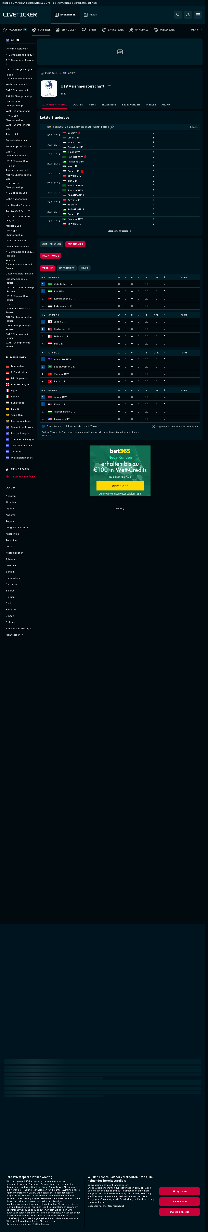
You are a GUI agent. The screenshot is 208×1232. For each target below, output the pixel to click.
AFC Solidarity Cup (16, 192)
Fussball (51, 73)
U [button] (132, 277)
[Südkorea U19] (50, 329)
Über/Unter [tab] (66, 268)
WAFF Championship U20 (18, 126)
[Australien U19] (50, 359)
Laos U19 (59, 381)
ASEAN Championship (19, 96)
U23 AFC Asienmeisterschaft (17, 153)
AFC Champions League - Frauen (20, 253)
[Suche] (178, 15)
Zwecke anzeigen (180, 1211)
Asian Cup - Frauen (16, 240)
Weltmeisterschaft (16, 84)
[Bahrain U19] (50, 336)
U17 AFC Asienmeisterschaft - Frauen (17, 308)
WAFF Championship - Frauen (19, 344)
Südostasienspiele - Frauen (17, 280)
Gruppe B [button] (53, 315)
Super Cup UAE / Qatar (19, 146)
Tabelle (150, 104)
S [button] (125, 277)
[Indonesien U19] (50, 306)
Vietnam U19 (61, 374)
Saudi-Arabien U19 (64, 366)
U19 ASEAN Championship (14, 185)
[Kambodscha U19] (50, 299)
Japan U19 (60, 321)
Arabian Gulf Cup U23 (18, 211)
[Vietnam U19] (50, 374)
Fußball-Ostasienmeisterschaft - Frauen (19, 264)
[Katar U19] (50, 404)
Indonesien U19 (63, 306)
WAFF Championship (18, 111)
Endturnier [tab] (75, 244)
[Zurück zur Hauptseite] (26, 14)
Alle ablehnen (179, 1201)
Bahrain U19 (61, 336)
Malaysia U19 (61, 419)
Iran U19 (59, 291)
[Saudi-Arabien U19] (50, 367)
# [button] (42, 277)
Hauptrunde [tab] (50, 255)
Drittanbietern (41, 1224)
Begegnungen (131, 104)
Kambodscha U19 (64, 298)
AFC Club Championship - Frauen (20, 289)
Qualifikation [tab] (51, 244)
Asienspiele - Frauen (17, 246)
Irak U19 (58, 343)
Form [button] (184, 277)
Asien (72, 73)
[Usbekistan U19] (50, 284)
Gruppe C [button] (53, 352)
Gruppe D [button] (53, 390)
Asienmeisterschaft (17, 48)
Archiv (166, 104)
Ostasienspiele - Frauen (19, 273)
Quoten (78, 104)
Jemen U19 (60, 397)
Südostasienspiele (17, 140)
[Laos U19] (50, 381)
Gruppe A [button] (53, 277)
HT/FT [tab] (84, 268)
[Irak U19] (50, 344)
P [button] (164, 277)
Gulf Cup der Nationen (18, 205)
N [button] (138, 277)
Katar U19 (59, 404)
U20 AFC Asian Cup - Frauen (17, 298)
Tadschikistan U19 (64, 411)
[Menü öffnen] (198, 15)
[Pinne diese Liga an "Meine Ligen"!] (112, 127)
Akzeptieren (179, 1191)
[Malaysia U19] (50, 419)
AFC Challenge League (19, 69)
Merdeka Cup (13, 225)
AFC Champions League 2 (20, 62)
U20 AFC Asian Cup (17, 161)
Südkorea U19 (62, 329)
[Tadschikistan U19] (50, 412)
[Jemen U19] (50, 397)
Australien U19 (62, 359)
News (92, 104)
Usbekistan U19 (63, 284)
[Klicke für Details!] (120, 135)
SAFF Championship (17, 90)
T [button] (146, 277)
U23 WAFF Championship (14, 118)
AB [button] (118, 277)
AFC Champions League (20, 54)
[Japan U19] (50, 322)
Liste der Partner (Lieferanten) (106, 1206)
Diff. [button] (156, 277)
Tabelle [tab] (47, 268)
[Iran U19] (50, 291)
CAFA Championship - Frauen (18, 327)
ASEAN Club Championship (14, 103)
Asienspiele (12, 134)
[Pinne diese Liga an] (109, 86)
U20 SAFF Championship (14, 233)
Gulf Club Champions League (18, 218)
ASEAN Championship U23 (19, 176)
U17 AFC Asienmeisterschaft (17, 168)
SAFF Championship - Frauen (18, 336)
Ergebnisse (109, 104)
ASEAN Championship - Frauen (19, 319)
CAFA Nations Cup (16, 199)
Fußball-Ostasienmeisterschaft (19, 76)
